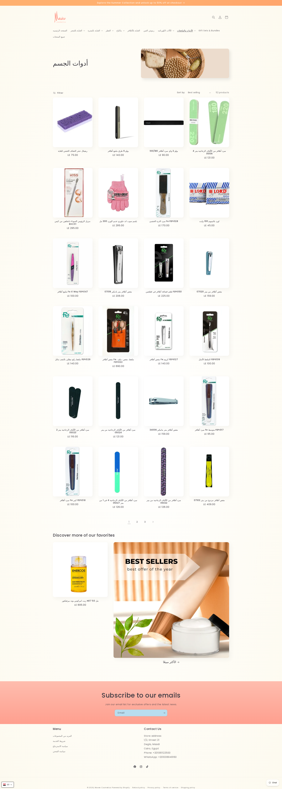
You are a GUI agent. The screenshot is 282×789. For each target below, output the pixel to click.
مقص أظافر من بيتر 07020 (209, 291)
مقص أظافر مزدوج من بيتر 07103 (209, 500)
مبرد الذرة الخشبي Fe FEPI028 (163, 221)
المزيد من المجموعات (62, 735)
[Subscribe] (164, 712)
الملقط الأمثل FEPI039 (209, 359)
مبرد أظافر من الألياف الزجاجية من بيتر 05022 (164, 501)
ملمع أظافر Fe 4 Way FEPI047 (72, 291)
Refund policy (138, 787)
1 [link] (129, 522)
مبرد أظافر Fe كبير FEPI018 (73, 500)
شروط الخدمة (59, 740)
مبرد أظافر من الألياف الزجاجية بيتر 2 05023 (72, 431)
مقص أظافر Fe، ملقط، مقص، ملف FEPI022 (118, 360)
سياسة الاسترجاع (60, 746)
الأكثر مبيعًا (169, 662)
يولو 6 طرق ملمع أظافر (118, 151)
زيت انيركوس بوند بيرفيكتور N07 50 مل (80, 601)
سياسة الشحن (59, 751)
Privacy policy (154, 787)
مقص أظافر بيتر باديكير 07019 (118, 291)
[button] (77, 30)
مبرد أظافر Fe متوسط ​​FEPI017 (209, 430)
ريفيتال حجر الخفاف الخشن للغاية (72, 151)
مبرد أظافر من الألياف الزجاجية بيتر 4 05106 (209, 152)
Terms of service (170, 787)
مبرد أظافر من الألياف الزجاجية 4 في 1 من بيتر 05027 (118, 501)
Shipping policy (188, 787)
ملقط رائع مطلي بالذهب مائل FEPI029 (72, 359)
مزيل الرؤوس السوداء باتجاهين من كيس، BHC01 (73, 222)
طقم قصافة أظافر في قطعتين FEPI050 (164, 291)
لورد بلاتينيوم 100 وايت (209, 221)
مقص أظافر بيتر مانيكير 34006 (164, 430)
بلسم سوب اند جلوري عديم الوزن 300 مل (118, 221)
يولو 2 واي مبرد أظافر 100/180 (164, 151)
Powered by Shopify (121, 787)
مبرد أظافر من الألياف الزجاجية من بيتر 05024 (118, 431)
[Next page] (153, 522)
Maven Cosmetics (103, 787)
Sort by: (181, 92)
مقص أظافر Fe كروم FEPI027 (164, 359)
